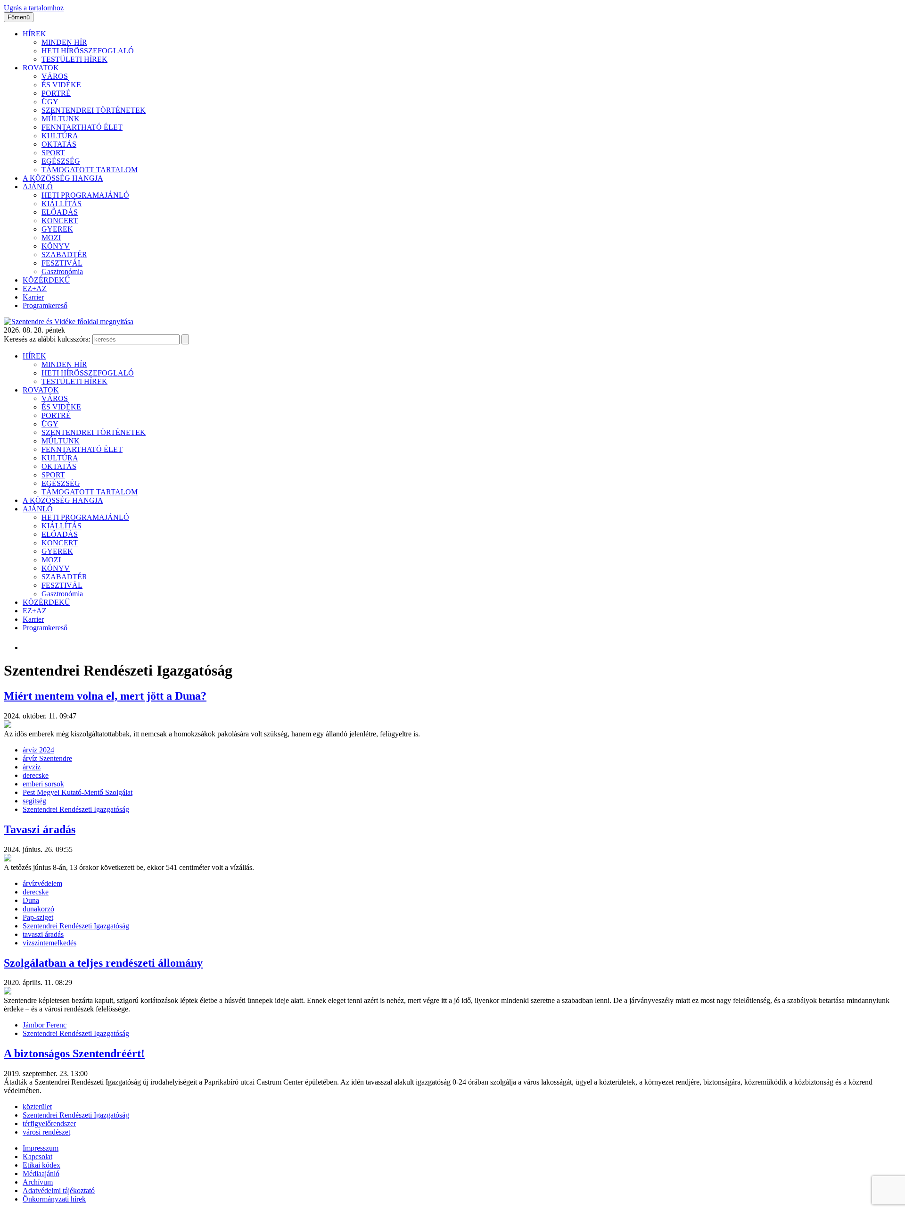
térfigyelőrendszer (49, 1123)
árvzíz (32, 767)
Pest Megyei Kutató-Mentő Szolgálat (77, 792)
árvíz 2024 (38, 750)
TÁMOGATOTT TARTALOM (89, 170)
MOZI (51, 238)
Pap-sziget (38, 917)
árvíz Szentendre (47, 758)
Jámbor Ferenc (44, 1025)
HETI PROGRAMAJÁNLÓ (85, 195)
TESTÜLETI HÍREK (74, 59)
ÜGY (49, 102)
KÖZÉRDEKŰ (46, 280)
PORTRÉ (56, 93)
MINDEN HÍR (64, 42)
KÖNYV (55, 246)
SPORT (53, 153)
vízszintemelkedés (49, 943)
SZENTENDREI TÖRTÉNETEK (93, 110)
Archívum (38, 1182)
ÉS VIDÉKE (61, 85)
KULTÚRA (59, 136)
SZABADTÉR (64, 255)
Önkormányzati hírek (54, 1199)
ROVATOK (41, 68)
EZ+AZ (35, 288)
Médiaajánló (41, 1173)
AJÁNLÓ (38, 187)
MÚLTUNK (60, 119)
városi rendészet (46, 1132)
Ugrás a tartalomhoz (34, 8)
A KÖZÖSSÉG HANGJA (63, 178)
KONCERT (59, 221)
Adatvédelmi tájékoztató (59, 1190)
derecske (36, 775)
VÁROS (54, 76)
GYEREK (57, 229)
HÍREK (34, 34)
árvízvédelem (42, 883)
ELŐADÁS (59, 212)
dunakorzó (38, 909)
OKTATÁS (58, 144)
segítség (34, 801)
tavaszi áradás (43, 934)
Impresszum (40, 1148)
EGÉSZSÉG (60, 161)
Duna (31, 900)
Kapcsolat (37, 1157)
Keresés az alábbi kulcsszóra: (47, 339)
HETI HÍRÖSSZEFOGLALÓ (87, 51)
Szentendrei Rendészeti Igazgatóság (76, 809)
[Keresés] (185, 339)
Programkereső (45, 305)
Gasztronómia (62, 271)
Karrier (33, 297)
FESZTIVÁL (61, 263)
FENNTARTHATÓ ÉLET (82, 127)
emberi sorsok (43, 784)
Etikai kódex (41, 1165)
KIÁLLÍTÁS (61, 204)
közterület (37, 1106)
